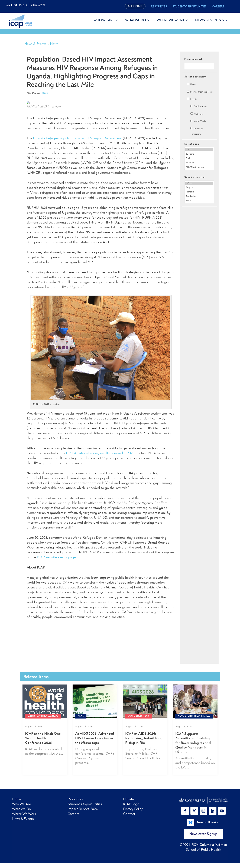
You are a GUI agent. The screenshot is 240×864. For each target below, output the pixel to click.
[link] (203, 800)
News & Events (208, 20)
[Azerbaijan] (199, 196)
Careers (218, 6)
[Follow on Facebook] (185, 811)
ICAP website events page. (57, 557)
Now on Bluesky (207, 822)
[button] (185, 811)
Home (16, 799)
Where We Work (170, 20)
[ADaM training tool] (199, 167)
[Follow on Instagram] (203, 811)
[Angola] (199, 187)
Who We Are (103, 20)
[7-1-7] (199, 158)
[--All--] (199, 149)
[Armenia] (199, 191)
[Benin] (199, 200)
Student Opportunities (189, 6)
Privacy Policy (133, 809)
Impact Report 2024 (83, 809)
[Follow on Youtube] (222, 811)
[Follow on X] (194, 811)
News (54, 44)
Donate (128, 799)
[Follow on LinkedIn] (212, 811)
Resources (159, 6)
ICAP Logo (131, 804)
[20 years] (199, 154)
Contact (129, 814)
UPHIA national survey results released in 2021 (100, 453)
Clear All (199, 212)
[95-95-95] (199, 162)
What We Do (135, 20)
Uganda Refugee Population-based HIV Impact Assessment (77, 138)
